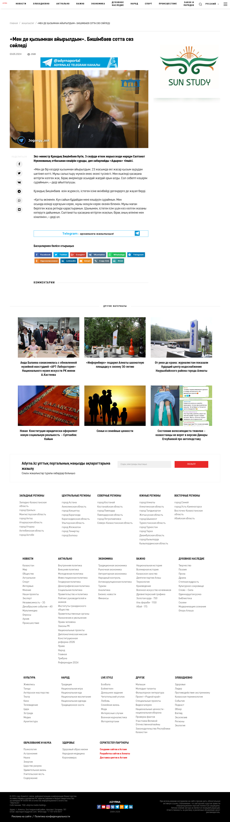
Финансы (103, 598)
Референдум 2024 (68, 663)
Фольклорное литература (150, 693)
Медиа (27, 717)
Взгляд (178, 713)
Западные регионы (31, 496)
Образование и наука (37, 743)
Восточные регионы (187, 496)
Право (61, 646)
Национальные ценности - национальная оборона (150, 711)
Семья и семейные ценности (115, 431)
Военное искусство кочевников (153, 590)
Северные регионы (109, 496)
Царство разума (33, 766)
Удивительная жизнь (35, 770)
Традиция (66, 684)
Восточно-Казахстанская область (188, 513)
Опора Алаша (186, 611)
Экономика (98, 4)
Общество (28, 574)
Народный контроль (109, 578)
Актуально (63, 4)
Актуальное (29, 578)
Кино (26, 701)
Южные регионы (149, 496)
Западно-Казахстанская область (32, 504)
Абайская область (184, 518)
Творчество (185, 565)
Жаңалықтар (28, 24)
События (180, 701)
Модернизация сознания (192, 607)
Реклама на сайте (21, 816)
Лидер (178, 689)
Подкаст (179, 705)
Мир (25, 570)
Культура (29, 678)
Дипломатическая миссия (72, 634)
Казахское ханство (146, 574)
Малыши (140, 684)
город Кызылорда (149, 539)
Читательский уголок (113, 697)
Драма (182, 578)
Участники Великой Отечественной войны (148, 723)
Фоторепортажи (110, 721)
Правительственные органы (73, 614)
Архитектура (31, 721)
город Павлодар (106, 511)
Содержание (31, 778)
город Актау (26, 518)
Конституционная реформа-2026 (68, 640)
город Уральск (27, 510)
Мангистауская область (32, 514)
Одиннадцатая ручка (190, 594)
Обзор (178, 709)
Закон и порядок (189, 4)
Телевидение (31, 705)
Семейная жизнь (110, 705)
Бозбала (105, 684)
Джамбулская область (151, 535)
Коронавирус (69, 758)
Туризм (102, 586)
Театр (27, 697)
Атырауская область (30, 522)
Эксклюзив (181, 717)
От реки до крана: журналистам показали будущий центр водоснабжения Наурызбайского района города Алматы (181, 367)
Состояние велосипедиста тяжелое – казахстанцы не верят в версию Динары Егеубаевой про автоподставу (181, 435)
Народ (134, 4)
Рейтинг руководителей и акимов (72, 600)
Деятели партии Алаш (148, 578)
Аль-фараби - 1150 (146, 602)
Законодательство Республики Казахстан (153, 731)
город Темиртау (70, 531)
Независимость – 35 (34, 602)
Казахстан (28, 565)
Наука (27, 758)
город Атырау (27, 527)
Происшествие (168, 4)
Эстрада (28, 713)
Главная (14, 24)
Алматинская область (151, 507)
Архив (26, 619)
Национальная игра (72, 689)
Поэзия (183, 570)
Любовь (105, 701)
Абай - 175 (141, 607)
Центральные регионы (76, 496)
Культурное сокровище (191, 586)
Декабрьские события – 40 (38, 607)
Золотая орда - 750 (146, 598)
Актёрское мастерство (36, 693)
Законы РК (64, 626)
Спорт (148, 4)
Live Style (107, 678)
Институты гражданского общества (72, 608)
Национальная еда (71, 693)
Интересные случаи (112, 713)
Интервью (28, 586)
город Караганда (71, 515)
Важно (80, 4)
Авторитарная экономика (112, 574)
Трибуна (62, 658)
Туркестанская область (152, 523)
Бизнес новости (107, 594)
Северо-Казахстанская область (115, 523)
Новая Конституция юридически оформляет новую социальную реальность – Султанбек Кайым (48, 435)
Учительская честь (34, 774)
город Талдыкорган (150, 511)
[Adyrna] (5, 4)
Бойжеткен (107, 689)
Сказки (182, 602)
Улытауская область (73, 523)
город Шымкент (148, 519)
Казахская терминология (189, 697)
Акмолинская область (74, 507)
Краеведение (143, 586)
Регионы (179, 721)
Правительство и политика (73, 594)
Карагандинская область (76, 519)
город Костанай (106, 502)
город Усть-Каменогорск (188, 507)
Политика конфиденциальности (52, 816)
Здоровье (180, 684)
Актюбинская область (31, 531)
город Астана (69, 502)
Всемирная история (147, 570)
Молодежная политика (70, 574)
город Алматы (147, 502)
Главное (62, 654)
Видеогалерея (144, 705)
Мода (104, 709)
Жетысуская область (151, 515)
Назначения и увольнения (72, 618)
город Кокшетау (71, 511)
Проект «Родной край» (148, 697)
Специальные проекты (148, 701)
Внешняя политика (68, 570)
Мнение (27, 590)
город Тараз (146, 531)
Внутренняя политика (70, 565)
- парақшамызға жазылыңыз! (87, 233)
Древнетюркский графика (150, 594)
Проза (182, 574)
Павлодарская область (110, 515)
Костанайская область (110, 507)
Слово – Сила (186, 590)
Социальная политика (70, 590)
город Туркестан (148, 527)
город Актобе (26, 535)
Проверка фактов (145, 717)
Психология (30, 749)
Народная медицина (73, 754)
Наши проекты (31, 594)
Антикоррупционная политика (115, 582)
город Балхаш (69, 535)
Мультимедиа (30, 611)
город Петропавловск (109, 519)
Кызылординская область (153, 544)
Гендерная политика (69, 582)
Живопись (29, 684)
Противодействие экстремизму (192, 693)
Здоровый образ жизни (75, 749)
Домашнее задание (112, 693)
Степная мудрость (189, 582)
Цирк (26, 709)
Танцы (27, 689)
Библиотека (185, 598)
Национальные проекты (71, 630)
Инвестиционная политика (73, 578)
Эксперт (27, 598)
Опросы (27, 615)
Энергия (28, 762)
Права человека (67, 622)
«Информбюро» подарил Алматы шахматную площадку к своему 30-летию (115, 365)
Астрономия (30, 754)
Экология (180, 725)
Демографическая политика (74, 586)
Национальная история (149, 565)
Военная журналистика (114, 717)
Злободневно (41, 4)
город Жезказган (71, 527)
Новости (21, 4)
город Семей (181, 502)
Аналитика (104, 590)
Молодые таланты (146, 689)
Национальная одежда (73, 701)
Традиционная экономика (112, 565)
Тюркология (143, 582)
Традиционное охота (72, 705)
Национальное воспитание (76, 697)
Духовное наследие (118, 4)
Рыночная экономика (110, 570)
